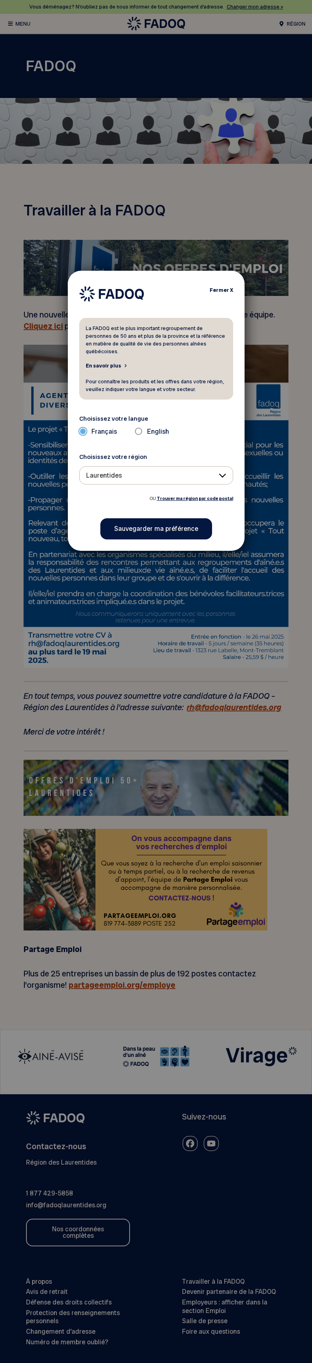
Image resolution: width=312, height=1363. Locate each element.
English (158, 431)
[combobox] (156, 475)
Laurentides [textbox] (104, 475)
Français (104, 431)
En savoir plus (103, 365)
